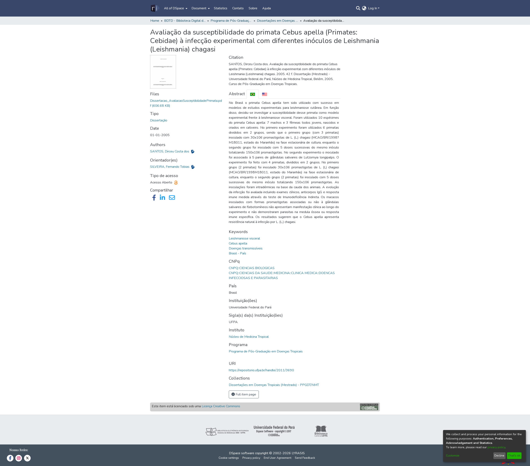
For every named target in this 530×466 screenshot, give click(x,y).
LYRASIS (298, 453)
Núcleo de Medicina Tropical (249, 336)
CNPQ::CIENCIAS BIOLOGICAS (252, 268)
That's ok (514, 456)
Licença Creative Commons (221, 406)
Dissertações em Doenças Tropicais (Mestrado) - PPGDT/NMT (277, 20)
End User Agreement (277, 458)
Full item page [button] (245, 394)
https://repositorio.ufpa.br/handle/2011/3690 (261, 370)
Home (154, 20)
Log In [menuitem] (372, 8)
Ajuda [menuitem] (266, 8)
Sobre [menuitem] (253, 8)
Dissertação (158, 120)
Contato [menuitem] (238, 8)
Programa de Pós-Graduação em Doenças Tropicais (266, 351)
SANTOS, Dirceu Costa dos (170, 151)
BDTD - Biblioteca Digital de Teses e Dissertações (185, 20)
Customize (452, 456)
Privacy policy (251, 458)
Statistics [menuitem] (220, 8)
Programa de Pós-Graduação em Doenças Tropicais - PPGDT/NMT (231, 20)
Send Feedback (305, 458)
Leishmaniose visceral (244, 238)
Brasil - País (237, 253)
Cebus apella (238, 243)
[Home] (155, 8)
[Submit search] (358, 8)
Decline (499, 456)
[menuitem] (175, 8)
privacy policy (496, 447)
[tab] (253, 94)
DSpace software (241, 453)
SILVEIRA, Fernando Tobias (170, 166)
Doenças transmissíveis (246, 248)
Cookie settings (229, 458)
